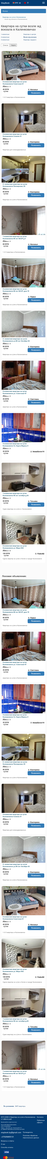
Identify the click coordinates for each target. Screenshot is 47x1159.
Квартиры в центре (30, 34)
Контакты (40, 1117)
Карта (13, 45)
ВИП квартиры (20, 1106)
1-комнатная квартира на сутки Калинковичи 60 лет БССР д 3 (15, 237)
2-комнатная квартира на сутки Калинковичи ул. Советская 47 (15, 392)
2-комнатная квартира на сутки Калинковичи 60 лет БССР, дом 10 (16, 290)
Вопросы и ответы (7, 1141)
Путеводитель (28, 1132)
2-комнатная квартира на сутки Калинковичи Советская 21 (15, 82)
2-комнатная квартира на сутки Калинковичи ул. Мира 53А (15, 547)
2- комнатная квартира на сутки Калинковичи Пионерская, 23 (15, 185)
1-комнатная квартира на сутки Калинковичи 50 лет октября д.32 (16, 494)
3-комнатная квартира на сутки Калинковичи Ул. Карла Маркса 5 (15, 444)
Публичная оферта (41, 1121)
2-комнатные (5, 37)
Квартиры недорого (30, 40)
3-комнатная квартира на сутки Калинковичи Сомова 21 (15, 135)
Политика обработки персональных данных (31, 1136)
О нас (3, 1144)
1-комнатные (5, 34)
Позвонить (36, 93)
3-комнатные (5, 40)
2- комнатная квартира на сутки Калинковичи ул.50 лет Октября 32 (16, 340)
